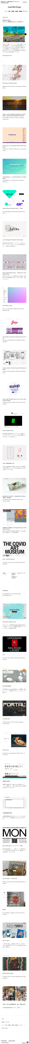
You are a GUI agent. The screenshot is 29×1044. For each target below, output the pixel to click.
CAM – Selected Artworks (8, 559)
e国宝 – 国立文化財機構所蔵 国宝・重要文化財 (14, 1004)
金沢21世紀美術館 (7, 686)
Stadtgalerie (5, 590)
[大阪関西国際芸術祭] (14, 809)
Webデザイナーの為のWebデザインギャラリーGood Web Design (10, 2)
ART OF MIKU (6, 940)
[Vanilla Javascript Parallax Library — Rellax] (14, 205)
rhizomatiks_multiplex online (9, 621)
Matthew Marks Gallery (8, 973)
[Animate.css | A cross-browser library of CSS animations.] (14, 142)
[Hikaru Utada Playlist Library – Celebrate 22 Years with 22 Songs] (14, 269)
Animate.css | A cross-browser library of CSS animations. (14, 146)
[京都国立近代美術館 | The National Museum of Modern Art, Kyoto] (14, 524)
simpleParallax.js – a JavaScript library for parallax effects (14, 177)
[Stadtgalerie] (14, 587)
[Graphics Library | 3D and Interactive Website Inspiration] (14, 364)
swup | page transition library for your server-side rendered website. (14, 400)
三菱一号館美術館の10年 (8, 463)
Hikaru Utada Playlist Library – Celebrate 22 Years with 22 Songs (14, 273)
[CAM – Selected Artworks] (14, 555)
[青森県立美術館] (14, 778)
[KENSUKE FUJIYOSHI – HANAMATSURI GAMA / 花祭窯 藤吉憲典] (14, 493)
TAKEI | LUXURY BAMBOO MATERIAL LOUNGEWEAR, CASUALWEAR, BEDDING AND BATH (14, 115)
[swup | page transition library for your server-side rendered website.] (14, 395)
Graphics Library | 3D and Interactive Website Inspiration (14, 368)
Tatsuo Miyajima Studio (8, 430)
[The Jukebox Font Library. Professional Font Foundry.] (14, 333)
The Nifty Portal (6, 718)
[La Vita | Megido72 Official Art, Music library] (14, 236)
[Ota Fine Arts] (14, 746)
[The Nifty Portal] (14, 715)
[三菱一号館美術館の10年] (14, 460)
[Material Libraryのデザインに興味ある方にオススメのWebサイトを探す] (14, 41)
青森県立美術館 (6, 781)
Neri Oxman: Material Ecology (10, 83)
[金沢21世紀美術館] (14, 682)
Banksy (4, 909)
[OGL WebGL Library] (14, 302)
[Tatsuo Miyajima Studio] (14, 427)
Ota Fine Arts (6, 750)
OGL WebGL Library (7, 305)
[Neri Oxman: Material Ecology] (14, 79)
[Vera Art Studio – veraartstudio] (14, 875)
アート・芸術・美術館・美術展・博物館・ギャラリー (16, 11)
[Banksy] (14, 906)
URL (4, 654)
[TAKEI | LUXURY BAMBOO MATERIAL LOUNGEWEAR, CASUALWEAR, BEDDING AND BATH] (14, 111)
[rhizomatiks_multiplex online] (14, 618)
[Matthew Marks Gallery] (14, 970)
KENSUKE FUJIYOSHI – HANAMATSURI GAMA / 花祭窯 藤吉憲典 (14, 497)
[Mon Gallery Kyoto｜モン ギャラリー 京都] (14, 842)
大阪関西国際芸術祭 (7, 813)
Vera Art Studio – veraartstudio (10, 878)
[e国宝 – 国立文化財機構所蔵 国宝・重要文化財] (14, 1001)
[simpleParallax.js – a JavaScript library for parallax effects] (14, 173)
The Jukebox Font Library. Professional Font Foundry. (14, 337)
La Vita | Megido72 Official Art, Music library (13, 239)
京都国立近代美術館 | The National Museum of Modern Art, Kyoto (14, 528)
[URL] (14, 651)
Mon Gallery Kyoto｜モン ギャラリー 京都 (12, 845)
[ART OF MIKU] (14, 937)
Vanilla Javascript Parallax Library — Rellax (13, 208)
